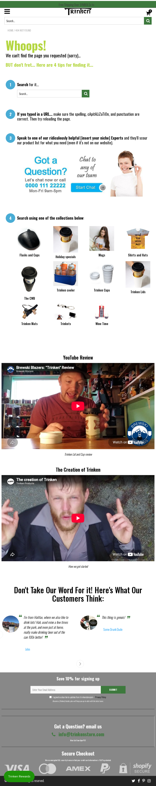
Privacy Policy (100, 697)
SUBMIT (113, 689)
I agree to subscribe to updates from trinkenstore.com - (79, 697)
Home (10, 30)
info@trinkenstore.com (80, 734)
